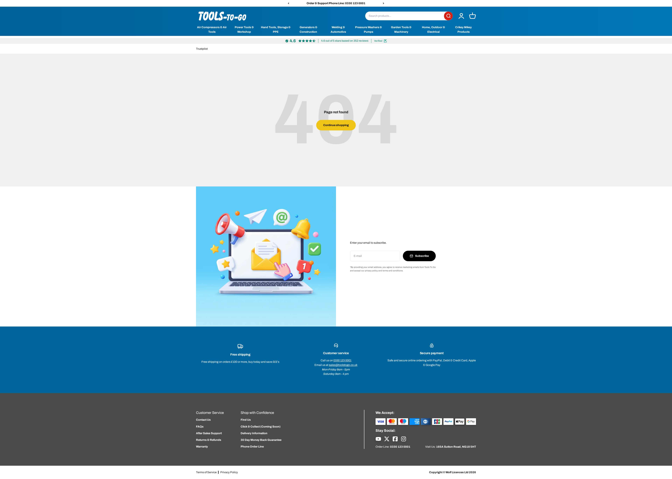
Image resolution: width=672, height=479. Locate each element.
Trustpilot (202, 48)
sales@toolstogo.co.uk (343, 364)
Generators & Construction (308, 29)
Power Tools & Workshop (244, 29)
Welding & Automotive (338, 29)
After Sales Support (209, 433)
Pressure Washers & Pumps (368, 29)
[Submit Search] (448, 16)
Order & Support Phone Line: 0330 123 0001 (336, 3)
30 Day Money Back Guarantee (261, 439)
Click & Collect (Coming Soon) (261, 426)
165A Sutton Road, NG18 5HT (456, 446)
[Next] (383, 3)
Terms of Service (206, 472)
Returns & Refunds (208, 439)
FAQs (200, 426)
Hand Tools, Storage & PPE (275, 29)
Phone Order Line (252, 446)
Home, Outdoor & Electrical (433, 29)
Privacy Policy (229, 472)
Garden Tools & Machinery (401, 29)
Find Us (246, 419)
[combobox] (404, 16)
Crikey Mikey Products (463, 29)
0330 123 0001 (342, 360)
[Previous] (288, 3)
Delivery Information (254, 433)
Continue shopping (336, 125)
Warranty (202, 446)
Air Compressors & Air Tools (212, 29)
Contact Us (203, 419)
